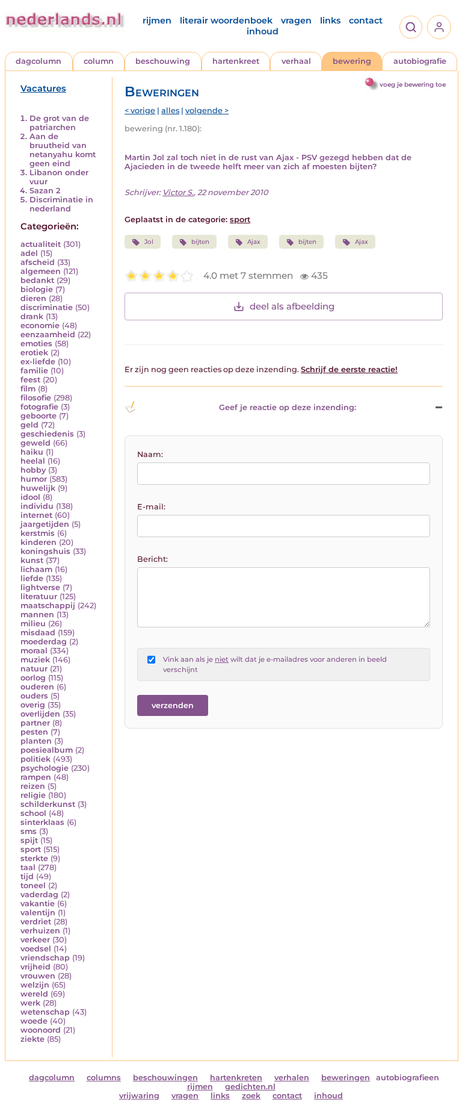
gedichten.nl (250, 1086)
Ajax (253, 242)
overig (32, 704)
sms (28, 831)
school (33, 813)
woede (34, 1020)
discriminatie (46, 307)
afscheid (37, 262)
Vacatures (43, 88)
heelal (32, 460)
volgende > (207, 110)
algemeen (40, 271)
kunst (31, 560)
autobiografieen (407, 1077)
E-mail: (151, 506)
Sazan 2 (44, 190)
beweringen (345, 1077)
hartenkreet (235, 61)
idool (30, 497)
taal (27, 867)
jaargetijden (44, 524)
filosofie (35, 397)
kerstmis (37, 533)
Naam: (150, 454)
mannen (37, 614)
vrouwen (37, 975)
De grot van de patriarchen (59, 123)
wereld (34, 993)
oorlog (33, 677)
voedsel (35, 948)
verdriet (35, 921)
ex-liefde (37, 361)
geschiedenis (47, 433)
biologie (36, 289)
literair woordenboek (226, 20)
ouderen (37, 686)
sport (30, 849)
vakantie (37, 903)
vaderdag (39, 894)
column (99, 61)
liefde (31, 578)
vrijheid (35, 966)
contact (366, 20)
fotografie (39, 406)
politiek (35, 759)
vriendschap (45, 957)
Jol (148, 242)
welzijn (34, 984)
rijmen (157, 20)
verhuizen (40, 930)
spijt (29, 840)
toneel (33, 885)
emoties (36, 343)
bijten (200, 242)
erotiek (34, 352)
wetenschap (45, 1011)
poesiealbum (46, 750)
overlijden (40, 713)
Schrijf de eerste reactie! (349, 369)
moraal (34, 650)
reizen (32, 786)
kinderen (38, 542)
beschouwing (162, 61)
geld (29, 424)
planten (36, 740)
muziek (35, 659)
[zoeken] (410, 27)
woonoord (40, 1030)
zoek (251, 1095)
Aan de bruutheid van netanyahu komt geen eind (62, 150)
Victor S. (178, 192)
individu (37, 506)
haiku (31, 451)
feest (30, 379)
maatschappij (47, 605)
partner (35, 722)
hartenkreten (236, 1077)
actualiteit (40, 244)
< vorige (140, 110)
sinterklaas (42, 822)
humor (33, 479)
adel (29, 253)
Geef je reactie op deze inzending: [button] (287, 407)
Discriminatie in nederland (61, 204)
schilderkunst (47, 804)
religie (33, 795)
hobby (33, 469)
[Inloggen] (439, 27)
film (27, 388)
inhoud (263, 31)
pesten (34, 731)
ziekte (32, 1039)
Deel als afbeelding (292, 306)
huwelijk (37, 488)
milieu (33, 623)
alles (170, 110)
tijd (27, 876)
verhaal (296, 61)
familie (34, 370)
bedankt (37, 280)
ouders (34, 695)
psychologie (44, 768)
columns (104, 1077)
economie (40, 325)
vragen (296, 20)
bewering (352, 61)
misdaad (37, 632)
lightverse (40, 587)
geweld (35, 442)
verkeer (35, 939)
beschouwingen (165, 1077)
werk (30, 1002)
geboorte (38, 415)
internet (36, 515)
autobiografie (419, 61)
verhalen (291, 1077)
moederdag (43, 641)
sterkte (34, 858)
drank (31, 316)
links (330, 20)
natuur (34, 668)
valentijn (37, 912)
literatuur (38, 596)
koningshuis (45, 551)
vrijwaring (139, 1095)
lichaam (36, 569)
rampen (35, 777)
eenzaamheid (47, 334)
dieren (33, 298)
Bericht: (152, 559)
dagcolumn (38, 61)
